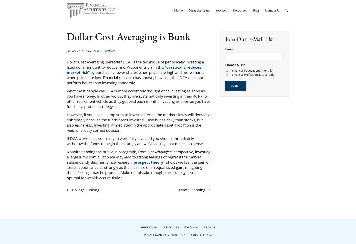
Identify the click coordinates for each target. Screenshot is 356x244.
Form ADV (191, 227)
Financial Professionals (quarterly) (253, 74)
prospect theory (148, 162)
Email (229, 49)
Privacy (209, 227)
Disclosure (171, 227)
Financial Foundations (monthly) (252, 70)
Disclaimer (149, 227)
